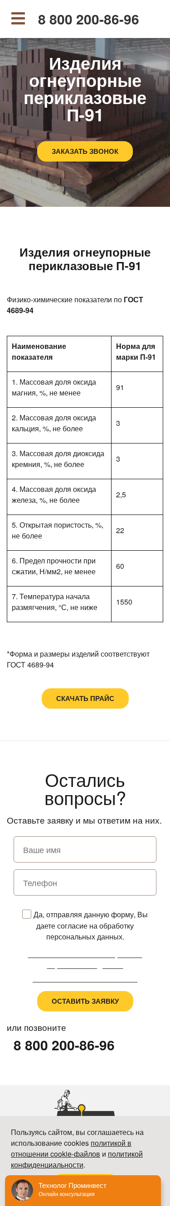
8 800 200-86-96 (88, 19)
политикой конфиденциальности (77, 1159)
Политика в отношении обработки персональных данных (85, 959)
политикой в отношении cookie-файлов (71, 1148)
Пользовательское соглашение (85, 978)
